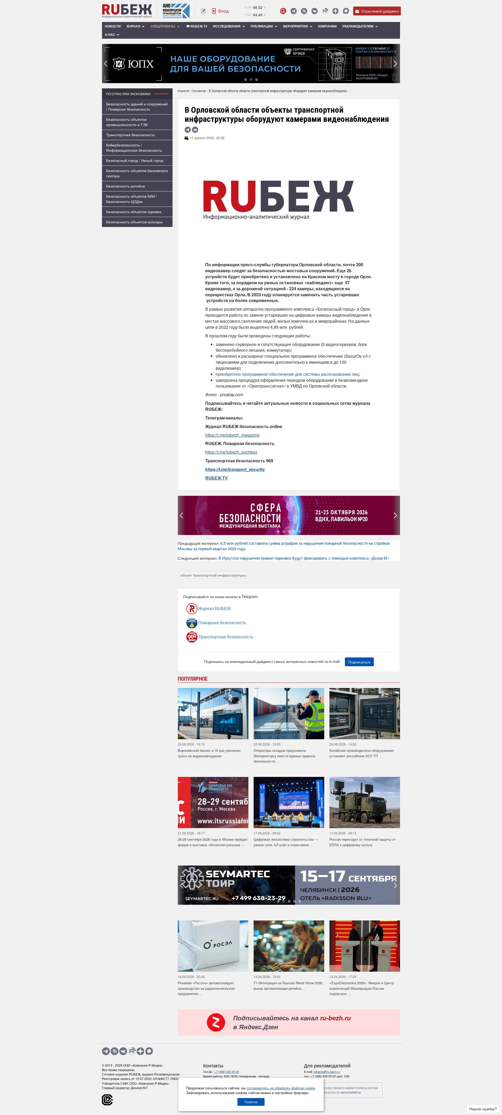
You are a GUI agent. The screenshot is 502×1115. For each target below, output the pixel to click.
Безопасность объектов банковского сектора (137, 173)
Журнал (134, 26)
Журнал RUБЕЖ (214, 608)
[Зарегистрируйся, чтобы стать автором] (203, 11)
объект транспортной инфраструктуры (213, 575)
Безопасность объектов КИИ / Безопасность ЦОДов (131, 199)
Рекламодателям (358, 26)
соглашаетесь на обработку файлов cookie (281, 1087)
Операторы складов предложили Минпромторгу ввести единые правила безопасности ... (284, 756)
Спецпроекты (163, 26)
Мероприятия (296, 26)
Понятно (251, 1102)
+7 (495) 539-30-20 (226, 1072)
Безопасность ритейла (125, 186)
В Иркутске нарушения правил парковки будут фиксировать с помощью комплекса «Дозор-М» (304, 558)
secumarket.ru (351, 1092)
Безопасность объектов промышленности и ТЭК (127, 122)
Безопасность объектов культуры (134, 221)
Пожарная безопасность (221, 622)
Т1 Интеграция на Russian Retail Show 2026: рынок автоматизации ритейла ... (288, 985)
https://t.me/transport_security (235, 469)
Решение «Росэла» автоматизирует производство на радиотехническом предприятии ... (206, 988)
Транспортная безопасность (130, 134)
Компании (327, 26)
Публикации (262, 26)
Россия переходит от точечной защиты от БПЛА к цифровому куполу (362, 842)
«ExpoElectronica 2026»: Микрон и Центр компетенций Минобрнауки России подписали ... (361, 988)
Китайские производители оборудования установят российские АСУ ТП (361, 753)
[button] (245, 79)
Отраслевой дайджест (379, 11)
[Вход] (220, 11)
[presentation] (106, 63)
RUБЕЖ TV (198, 26)
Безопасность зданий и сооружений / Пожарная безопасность (137, 106)
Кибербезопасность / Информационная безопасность (134, 147)
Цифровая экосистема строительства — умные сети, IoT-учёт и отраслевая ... (286, 842)
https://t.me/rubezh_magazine (232, 435)
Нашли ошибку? (483, 1108)
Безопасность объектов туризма (133, 211)
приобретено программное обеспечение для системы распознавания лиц (287, 374)
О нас (110, 34)
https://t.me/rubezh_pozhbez (231, 452)
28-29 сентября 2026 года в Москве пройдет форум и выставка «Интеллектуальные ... (213, 842)
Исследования (227, 26)
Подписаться (359, 661)
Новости (113, 26)
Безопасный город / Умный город (134, 160)
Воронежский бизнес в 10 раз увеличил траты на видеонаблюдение (209, 753)
